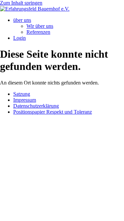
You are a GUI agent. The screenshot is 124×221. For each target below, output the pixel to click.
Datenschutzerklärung (36, 106)
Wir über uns (39, 26)
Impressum (24, 100)
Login (19, 38)
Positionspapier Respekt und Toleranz (52, 112)
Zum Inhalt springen (21, 3)
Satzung (21, 94)
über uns (22, 20)
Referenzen (38, 32)
